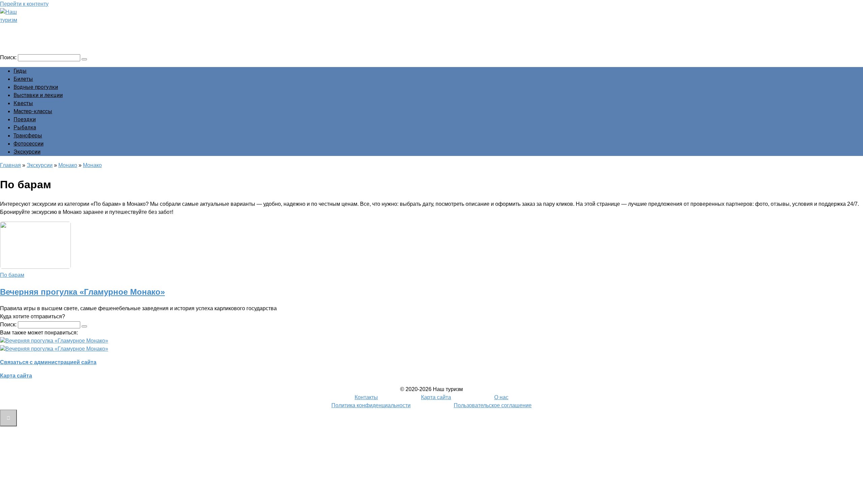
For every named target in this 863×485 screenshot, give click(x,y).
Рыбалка (24, 127)
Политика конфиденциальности (371, 405)
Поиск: (9, 57)
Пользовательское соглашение (493, 405)
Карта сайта (16, 376)
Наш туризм (31, 29)
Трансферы (27, 135)
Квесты (23, 103)
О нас (501, 397)
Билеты (23, 79)
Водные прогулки (35, 87)
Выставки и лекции (38, 95)
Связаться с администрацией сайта (48, 362)
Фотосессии (28, 143)
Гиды (20, 71)
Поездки (24, 119)
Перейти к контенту (24, 4)
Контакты (366, 397)
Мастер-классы (32, 111)
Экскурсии (26, 152)
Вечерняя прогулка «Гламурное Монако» (82, 291)
